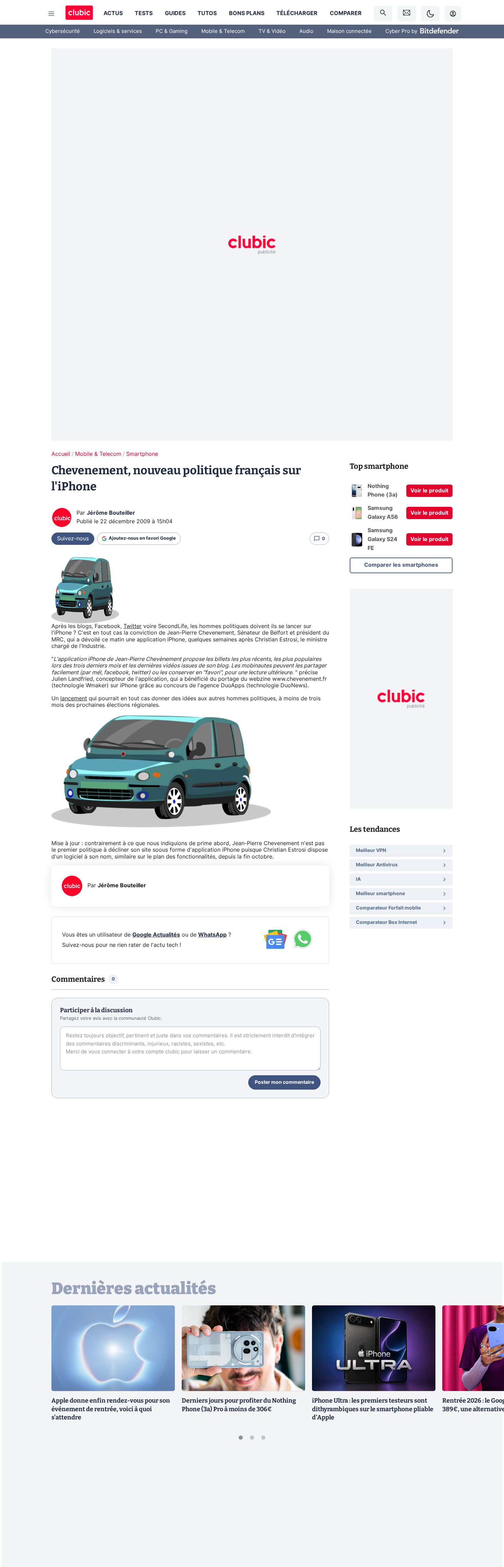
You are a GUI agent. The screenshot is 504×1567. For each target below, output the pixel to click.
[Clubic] (79, 13)
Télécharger (296, 13)
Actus (113, 13)
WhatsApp (212, 935)
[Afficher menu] (51, 14)
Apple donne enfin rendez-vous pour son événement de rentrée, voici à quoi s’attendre (110, 1409)
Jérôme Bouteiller (111, 513)
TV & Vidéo (272, 31)
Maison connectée (349, 31)
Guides (175, 13)
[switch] (430, 13)
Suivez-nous (73, 538)
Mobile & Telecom (223, 31)
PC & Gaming (172, 31)
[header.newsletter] (407, 13)
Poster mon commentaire (284, 1082)
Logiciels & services (118, 31)
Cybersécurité (62, 31)
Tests (144, 13)
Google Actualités (156, 935)
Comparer (346, 13)
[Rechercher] (383, 13)
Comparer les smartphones (401, 565)
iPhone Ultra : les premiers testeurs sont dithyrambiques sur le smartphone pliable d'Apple (372, 1409)
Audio (306, 31)
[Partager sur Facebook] (487, 1508)
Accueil (60, 454)
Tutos (207, 13)
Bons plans (246, 13)
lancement (73, 698)
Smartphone (142, 454)
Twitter (132, 626)
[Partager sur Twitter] (487, 1531)
